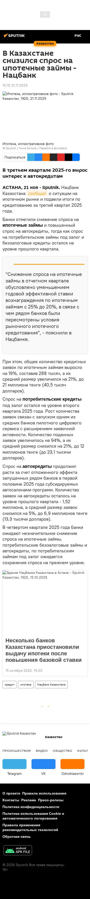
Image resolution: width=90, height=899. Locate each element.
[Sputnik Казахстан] (15, 37)
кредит (9, 684)
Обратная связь (16, 837)
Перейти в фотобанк (53, 148)
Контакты (10, 800)
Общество (62, 750)
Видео (42, 750)
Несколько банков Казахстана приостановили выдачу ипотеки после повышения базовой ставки (44, 650)
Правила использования (44, 793)
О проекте (11, 793)
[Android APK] (18, 851)
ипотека (25, 684)
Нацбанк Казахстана (51, 684)
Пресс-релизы (51, 800)
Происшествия (16, 750)
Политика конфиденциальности (30, 807)
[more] (82, 348)
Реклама (28, 800)
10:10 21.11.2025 (15, 85)
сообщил (37, 193)
